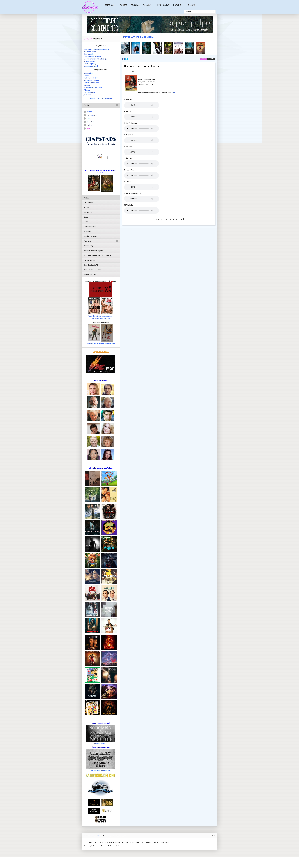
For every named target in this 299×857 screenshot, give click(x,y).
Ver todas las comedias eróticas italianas (101, 343)
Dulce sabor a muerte (91, 80)
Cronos (86, 76)
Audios (89, 112)
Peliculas (135, 5)
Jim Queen (87, 95)
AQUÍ (173, 92)
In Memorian (190, 5)
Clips (88, 118)
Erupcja (104, 59)
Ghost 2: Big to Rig (90, 64)
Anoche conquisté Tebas (92, 59)
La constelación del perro (92, 56)
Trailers (123, 5)
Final (182, 219)
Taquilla (147, 5)
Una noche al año (90, 52)
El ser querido (88, 54)
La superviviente (89, 61)
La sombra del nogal (91, 66)
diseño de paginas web (162, 842)
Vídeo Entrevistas (93, 122)
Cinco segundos (89, 92)
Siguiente (173, 219)
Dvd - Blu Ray (163, 5)
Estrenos (109, 5)
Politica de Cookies (114, 846)
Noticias (177, 5)
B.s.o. (89, 128)
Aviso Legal (88, 846)
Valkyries (87, 90)
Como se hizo (91, 115)
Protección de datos (100, 846)
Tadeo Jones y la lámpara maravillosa (96, 49)
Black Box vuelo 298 (90, 78)
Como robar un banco (91, 83)
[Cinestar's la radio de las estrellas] (101, 141)
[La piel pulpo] (150, 24)
